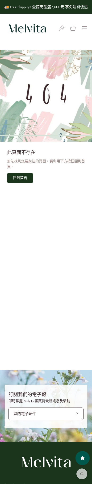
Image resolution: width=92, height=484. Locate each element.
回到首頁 (20, 178)
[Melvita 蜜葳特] (27, 28)
